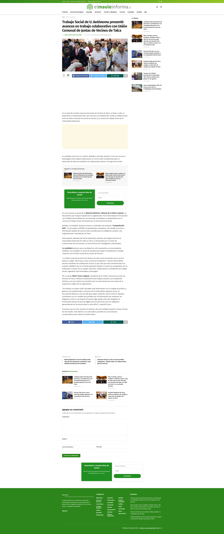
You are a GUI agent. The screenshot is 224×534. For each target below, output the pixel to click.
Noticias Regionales (77, 12)
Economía (131, 12)
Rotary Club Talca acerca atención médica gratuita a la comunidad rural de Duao (83, 394)
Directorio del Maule (80, 1)
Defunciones (100, 515)
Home (63, 17)
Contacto (73, 1)
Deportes (98, 12)
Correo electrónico (68, 447)
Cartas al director (98, 500)
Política (122, 12)
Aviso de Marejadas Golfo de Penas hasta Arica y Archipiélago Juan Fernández (153, 87)
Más (145, 12)
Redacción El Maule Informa (73, 35)
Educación (110, 505)
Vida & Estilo (122, 513)
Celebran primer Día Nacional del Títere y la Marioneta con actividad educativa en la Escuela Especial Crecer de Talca (83, 380)
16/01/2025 (87, 35)
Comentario (66, 417)
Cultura (98, 510)
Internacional (111, 509)
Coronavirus (99, 504)
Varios (120, 511)
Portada (65, 12)
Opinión (139, 12)
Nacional (89, 12)
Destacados (95, 35)
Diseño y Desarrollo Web (147, 528)
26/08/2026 (77, 180)
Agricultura (99, 498)
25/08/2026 (147, 91)
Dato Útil (98, 512)
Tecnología (121, 509)
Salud (120, 506)
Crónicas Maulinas (98, 507)
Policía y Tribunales (110, 12)
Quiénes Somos (66, 1)
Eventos (109, 507)
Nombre (65, 439)
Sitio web (99, 447)
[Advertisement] (95, 93)
